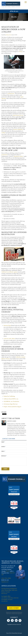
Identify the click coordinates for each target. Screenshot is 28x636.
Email (3, 451)
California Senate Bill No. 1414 (11, 399)
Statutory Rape (7, 325)
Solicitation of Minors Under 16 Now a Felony (13, 29)
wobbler (3, 132)
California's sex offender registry (9, 272)
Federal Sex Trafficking (9, 396)
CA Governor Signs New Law (10, 404)
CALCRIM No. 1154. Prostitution (11, 401)
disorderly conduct (18, 156)
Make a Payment (14, 608)
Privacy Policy (14, 633)
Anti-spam (20, 633)
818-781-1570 (14, 11)
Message (4, 455)
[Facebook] (8, 620)
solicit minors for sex (18, 115)
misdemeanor (11, 93)
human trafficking (18, 129)
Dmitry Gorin (8, 34)
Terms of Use (8, 633)
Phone (3, 446)
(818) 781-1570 (5, 580)
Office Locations (8, 586)
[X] (12, 620)
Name (3, 442)
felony (20, 51)
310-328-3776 (4, 601)
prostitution (4, 154)
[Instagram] (20, 620)
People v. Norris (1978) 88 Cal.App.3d (12, 406)
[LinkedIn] (16, 620)
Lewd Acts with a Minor (9, 338)
